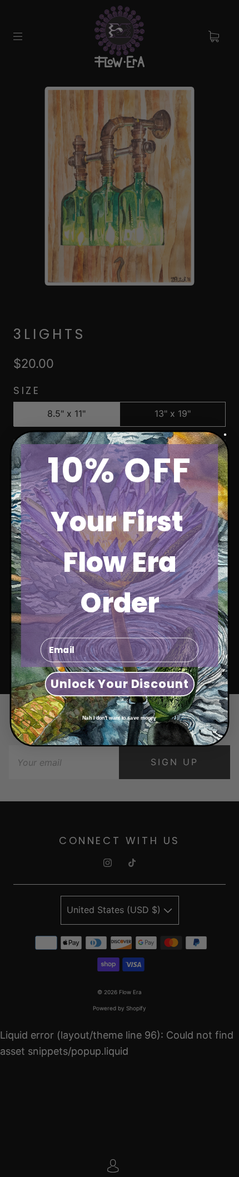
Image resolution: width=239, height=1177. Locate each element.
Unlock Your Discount (119, 684)
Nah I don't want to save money (119, 718)
